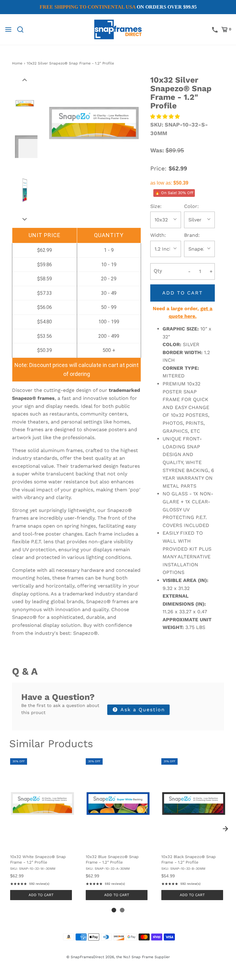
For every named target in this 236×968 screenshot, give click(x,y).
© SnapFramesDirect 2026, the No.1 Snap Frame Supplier (118, 957)
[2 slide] (122, 910)
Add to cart (182, 293)
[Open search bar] (23, 29)
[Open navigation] (8, 29)
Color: (191, 206)
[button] (24, 80)
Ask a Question (142, 709)
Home (17, 63)
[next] (225, 828)
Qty (158, 271)
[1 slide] (114, 910)
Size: (156, 206)
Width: (158, 235)
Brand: (192, 235)
